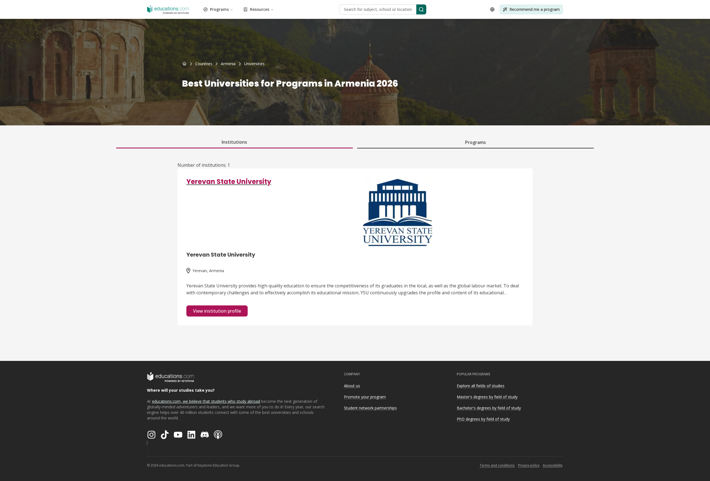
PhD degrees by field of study (483, 419)
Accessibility (552, 465)
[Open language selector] (492, 9)
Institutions (234, 142)
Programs (219, 9)
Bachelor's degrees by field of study (489, 408)
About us (352, 385)
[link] (254, 64)
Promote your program (365, 396)
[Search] (421, 9)
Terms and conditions (497, 465)
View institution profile (217, 311)
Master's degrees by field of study (487, 396)
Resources (259, 9)
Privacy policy (528, 465)
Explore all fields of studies (480, 385)
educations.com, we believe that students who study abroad (206, 401)
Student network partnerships (370, 408)
